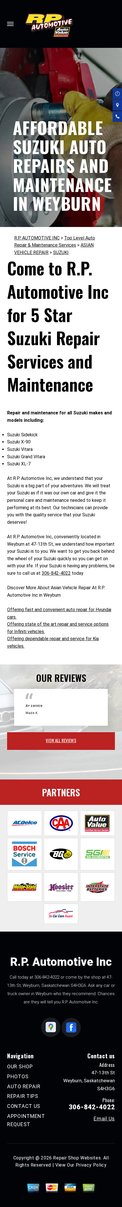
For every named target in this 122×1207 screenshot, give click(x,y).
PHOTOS (17, 1076)
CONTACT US (23, 1106)
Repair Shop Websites (77, 1158)
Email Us (104, 1118)
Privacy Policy (91, 1165)
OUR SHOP (20, 1066)
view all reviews (61, 740)
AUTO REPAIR (24, 1086)
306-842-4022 (56, 573)
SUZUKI (61, 252)
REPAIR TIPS (22, 1096)
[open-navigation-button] (10, 24)
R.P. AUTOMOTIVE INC (37, 238)
